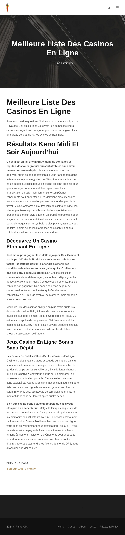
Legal (93, 526)
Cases (72, 526)
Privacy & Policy (109, 526)
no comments (65, 63)
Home (60, 526)
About (82, 526)
